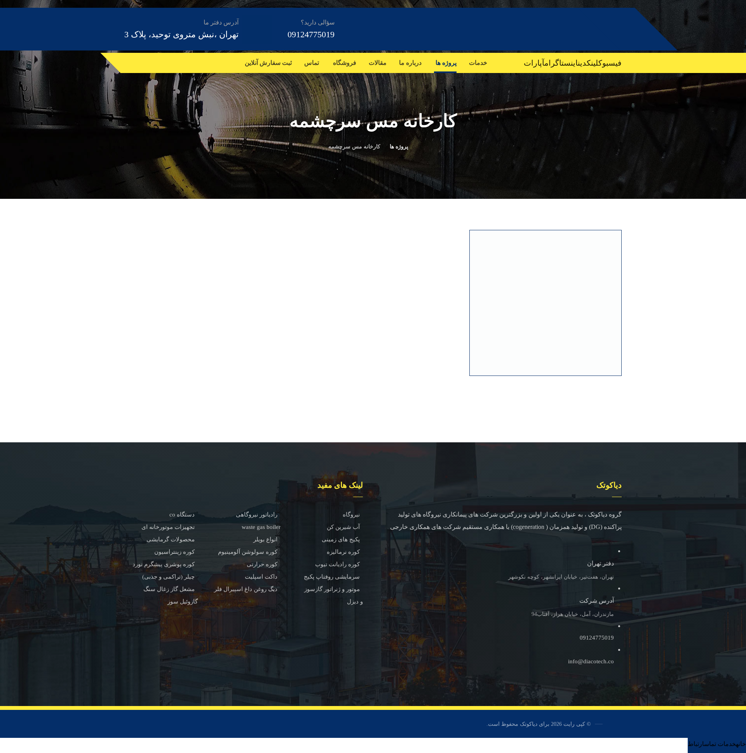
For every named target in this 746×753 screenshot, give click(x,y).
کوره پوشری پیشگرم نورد (163, 564)
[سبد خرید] (124, 61)
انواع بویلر (265, 539)
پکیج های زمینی (341, 539)
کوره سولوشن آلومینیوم (247, 552)
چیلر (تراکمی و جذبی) (168, 577)
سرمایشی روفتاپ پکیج (332, 577)
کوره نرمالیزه (343, 552)
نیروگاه (351, 514)
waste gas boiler (261, 527)
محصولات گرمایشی (170, 539)
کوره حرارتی (262, 564)
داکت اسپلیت (261, 577)
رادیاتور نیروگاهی (256, 514)
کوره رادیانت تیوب (337, 564)
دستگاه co (182, 514)
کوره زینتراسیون (174, 552)
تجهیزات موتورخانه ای (168, 527)
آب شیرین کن (343, 527)
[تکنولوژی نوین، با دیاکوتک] (579, 28)
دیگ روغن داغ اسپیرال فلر (245, 589)
